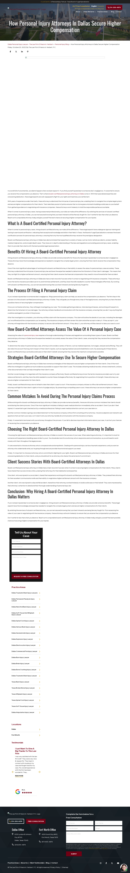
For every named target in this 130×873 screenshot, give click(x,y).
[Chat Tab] (65, 436)
